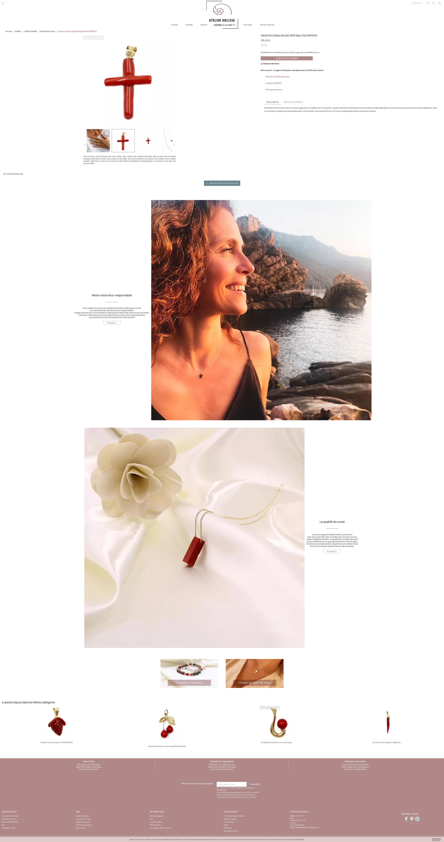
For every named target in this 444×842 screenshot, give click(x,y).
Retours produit (230, 819)
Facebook (407, 819)
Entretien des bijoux (84, 825)
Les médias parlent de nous (160, 828)
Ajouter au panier (286, 58)
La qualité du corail (83, 819)
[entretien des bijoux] (189, 673)
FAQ (3, 825)
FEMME (174, 25)
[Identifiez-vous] (433, 3)
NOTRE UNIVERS (267, 25)
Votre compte (231, 811)
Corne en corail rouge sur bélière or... (387, 742)
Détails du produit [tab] (293, 101)
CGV (151, 819)
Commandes (229, 822)
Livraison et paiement (10, 816)
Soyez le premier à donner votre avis (223, 183)
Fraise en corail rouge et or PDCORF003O (57, 742)
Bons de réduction (231, 831)
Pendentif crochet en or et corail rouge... (277, 742)
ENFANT (203, 25)
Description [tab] (272, 101)
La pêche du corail (83, 822)
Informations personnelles (234, 816)
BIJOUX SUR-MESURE (10, 822)
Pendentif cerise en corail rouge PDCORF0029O (167, 746)
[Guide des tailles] (255, 673)
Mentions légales (156, 816)
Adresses (227, 828)
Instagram (417, 819)
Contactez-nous (8, 828)
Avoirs (226, 825)
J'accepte (436, 839)
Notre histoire (155, 825)
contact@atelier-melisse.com (307, 827)
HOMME (189, 25)
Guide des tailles (82, 816)
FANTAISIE (247, 25)
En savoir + (112, 322)
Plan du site (80, 828)
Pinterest (412, 819)
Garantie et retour (9, 819)
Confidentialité (156, 822)
